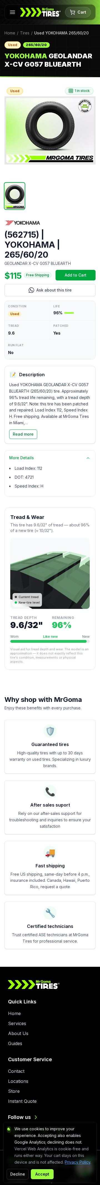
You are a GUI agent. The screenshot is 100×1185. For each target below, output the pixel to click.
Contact (16, 1071)
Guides (15, 1043)
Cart (82, 12)
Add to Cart (80, 276)
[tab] (14, 196)
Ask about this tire (66, 291)
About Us (18, 1033)
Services (17, 1023)
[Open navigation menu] (12, 12)
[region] (50, 130)
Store (14, 1091)
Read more (23, 434)
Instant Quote (22, 1101)
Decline (17, 1174)
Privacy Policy (77, 1162)
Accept (42, 1174)
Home (9, 33)
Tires (24, 33)
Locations (18, 1081)
